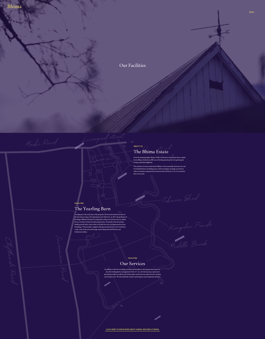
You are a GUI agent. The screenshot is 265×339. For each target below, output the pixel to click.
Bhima (14, 7)
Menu (251, 12)
